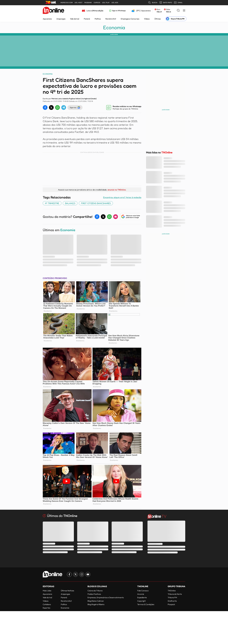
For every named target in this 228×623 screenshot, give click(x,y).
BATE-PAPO (167, 2)
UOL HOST (78, 2)
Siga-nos (73, 107)
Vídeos (147, 19)
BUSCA (154, 2)
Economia (114, 27)
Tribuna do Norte (175, 594)
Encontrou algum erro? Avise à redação (122, 197)
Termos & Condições (145, 604)
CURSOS (97, 2)
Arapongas (60, 19)
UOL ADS (115, 2)
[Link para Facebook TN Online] (69, 574)
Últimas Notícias (67, 590)
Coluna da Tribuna (95, 590)
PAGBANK (88, 2)
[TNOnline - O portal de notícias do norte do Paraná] (53, 10)
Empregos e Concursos (130, 19)
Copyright (141, 601)
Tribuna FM (172, 597)
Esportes (46, 608)
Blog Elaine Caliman (96, 601)
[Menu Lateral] (184, 11)
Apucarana (47, 19)
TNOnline (172, 590)
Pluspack (171, 604)
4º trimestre (52, 203)
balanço (70, 203)
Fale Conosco (143, 590)
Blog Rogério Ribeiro (96, 604)
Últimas (157, 19)
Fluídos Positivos (94, 594)
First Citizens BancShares (96, 203)
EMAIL (180, 2)
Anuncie (140, 594)
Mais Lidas (47, 590)
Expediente (142, 597)
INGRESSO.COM (66, 2)
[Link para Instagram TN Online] (81, 574)
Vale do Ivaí (74, 19)
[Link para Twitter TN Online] (75, 574)
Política (98, 19)
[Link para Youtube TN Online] (88, 574)
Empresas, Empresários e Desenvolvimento (106, 597)
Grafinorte (172, 601)
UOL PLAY (106, 2)
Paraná (87, 19)
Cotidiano (47, 604)
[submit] (178, 10)
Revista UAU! (110, 19)
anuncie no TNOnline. (117, 190)
